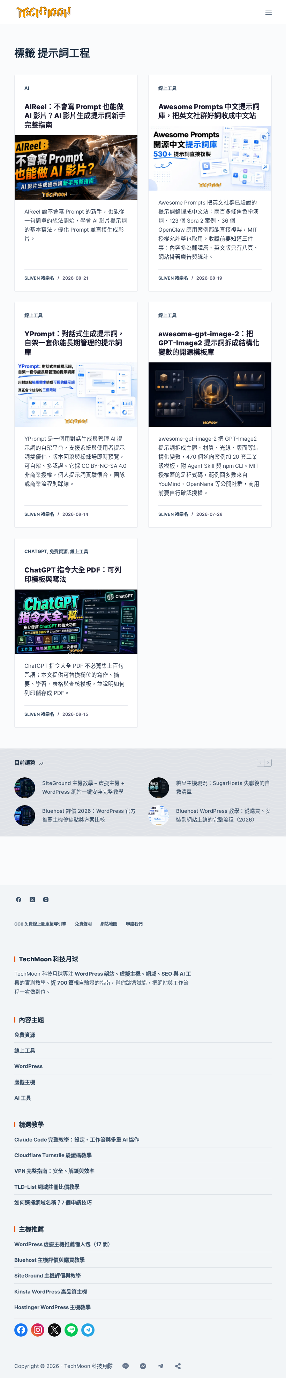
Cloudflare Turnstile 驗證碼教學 (53, 1155)
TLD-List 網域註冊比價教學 (47, 1187)
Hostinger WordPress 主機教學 (52, 1307)
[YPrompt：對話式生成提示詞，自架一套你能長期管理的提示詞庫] (76, 394)
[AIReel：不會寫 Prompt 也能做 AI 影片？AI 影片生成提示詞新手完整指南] (76, 167)
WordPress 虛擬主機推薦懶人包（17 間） (63, 1244)
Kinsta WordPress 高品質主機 (50, 1291)
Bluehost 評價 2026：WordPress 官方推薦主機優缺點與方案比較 (89, 815)
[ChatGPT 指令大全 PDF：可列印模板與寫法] (76, 622)
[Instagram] (46, 900)
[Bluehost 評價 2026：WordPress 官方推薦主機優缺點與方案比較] (24, 815)
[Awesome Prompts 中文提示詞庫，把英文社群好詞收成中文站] (210, 158)
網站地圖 (108, 924)
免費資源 (59, 551)
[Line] (126, 1366)
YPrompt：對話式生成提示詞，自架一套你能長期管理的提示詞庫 (74, 343)
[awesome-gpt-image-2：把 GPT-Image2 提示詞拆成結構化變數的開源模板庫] (210, 394)
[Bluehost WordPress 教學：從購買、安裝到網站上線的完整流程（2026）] (158, 815)
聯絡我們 (134, 924)
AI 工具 (22, 1098)
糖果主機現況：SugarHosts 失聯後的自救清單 (223, 787)
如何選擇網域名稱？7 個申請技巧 (53, 1202)
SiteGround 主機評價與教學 (47, 1275)
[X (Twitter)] (32, 900)
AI (26, 88)
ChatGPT (35, 551)
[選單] (268, 12)
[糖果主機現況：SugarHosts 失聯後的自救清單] (158, 787)
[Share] (178, 1366)
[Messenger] (143, 1366)
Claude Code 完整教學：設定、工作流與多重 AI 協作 (76, 1139)
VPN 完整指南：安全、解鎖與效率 (54, 1171)
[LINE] (71, 1330)
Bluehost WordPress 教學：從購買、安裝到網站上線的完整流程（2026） (223, 815)
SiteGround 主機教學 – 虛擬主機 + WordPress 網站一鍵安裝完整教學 (83, 787)
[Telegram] (88, 1330)
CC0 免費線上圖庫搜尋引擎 (40, 924)
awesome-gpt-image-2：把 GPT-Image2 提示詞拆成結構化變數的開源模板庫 (208, 343)
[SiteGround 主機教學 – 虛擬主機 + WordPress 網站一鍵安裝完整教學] (24, 787)
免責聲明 (83, 924)
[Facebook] (18, 900)
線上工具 (167, 88)
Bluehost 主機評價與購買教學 (49, 1260)
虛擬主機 (24, 1082)
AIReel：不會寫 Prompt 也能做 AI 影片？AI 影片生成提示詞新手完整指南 (75, 116)
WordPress (28, 1066)
